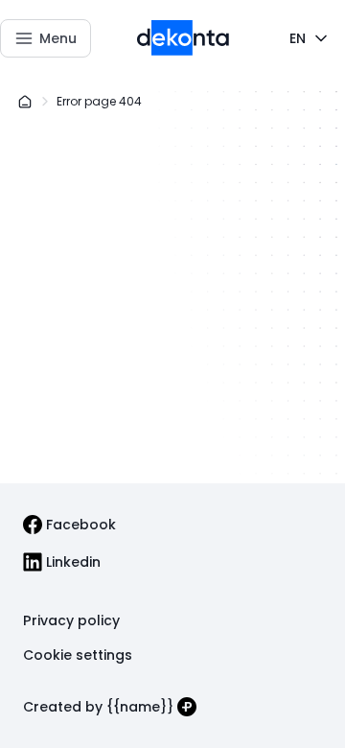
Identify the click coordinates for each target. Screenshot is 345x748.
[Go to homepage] (183, 38)
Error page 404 (99, 101)
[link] (69, 524)
